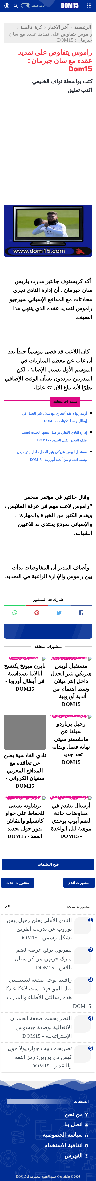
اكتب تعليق (80, 90)
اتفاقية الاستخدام (63, 1145)
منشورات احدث (17, 883)
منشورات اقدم (79, 883)
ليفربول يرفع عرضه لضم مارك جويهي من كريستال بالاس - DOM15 (43, 958)
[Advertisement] (48, 151)
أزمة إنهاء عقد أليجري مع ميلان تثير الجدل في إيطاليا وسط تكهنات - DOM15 (54, 417)
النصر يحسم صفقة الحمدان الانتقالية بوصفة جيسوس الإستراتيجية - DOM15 (41, 1027)
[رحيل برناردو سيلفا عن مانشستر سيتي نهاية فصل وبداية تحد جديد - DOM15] (71, 717)
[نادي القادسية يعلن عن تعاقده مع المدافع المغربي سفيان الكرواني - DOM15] (25, 732)
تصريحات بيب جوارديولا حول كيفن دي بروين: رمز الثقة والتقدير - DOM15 (40, 1057)
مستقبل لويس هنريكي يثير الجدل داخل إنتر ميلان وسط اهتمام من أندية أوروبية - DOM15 (52, 455)
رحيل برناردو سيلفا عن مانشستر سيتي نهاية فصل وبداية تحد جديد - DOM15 (71, 743)
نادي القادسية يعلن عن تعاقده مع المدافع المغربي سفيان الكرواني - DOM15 (25, 770)
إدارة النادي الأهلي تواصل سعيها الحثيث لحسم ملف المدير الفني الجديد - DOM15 (54, 436)
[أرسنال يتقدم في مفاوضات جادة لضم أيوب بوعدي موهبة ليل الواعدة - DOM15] (71, 798)
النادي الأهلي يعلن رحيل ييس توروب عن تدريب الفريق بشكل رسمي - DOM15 (39, 929)
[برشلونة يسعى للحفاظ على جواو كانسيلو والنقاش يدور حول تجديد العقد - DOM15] (25, 798)
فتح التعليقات (48, 864)
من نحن (74, 1114)
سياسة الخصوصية (63, 1135)
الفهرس (74, 1155)
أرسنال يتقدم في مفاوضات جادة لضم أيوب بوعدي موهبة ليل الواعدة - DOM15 (71, 821)
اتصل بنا (73, 1124)
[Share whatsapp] (15, 610)
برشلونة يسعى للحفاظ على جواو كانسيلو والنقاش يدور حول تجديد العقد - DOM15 (24, 821)
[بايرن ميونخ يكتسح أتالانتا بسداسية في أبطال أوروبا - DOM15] (25, 659)
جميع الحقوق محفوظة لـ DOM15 (36, 1176)
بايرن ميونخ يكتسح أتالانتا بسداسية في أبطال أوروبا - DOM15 (25, 677)
